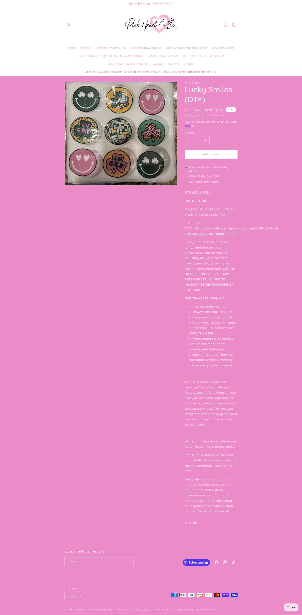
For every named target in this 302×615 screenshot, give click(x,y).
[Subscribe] (129, 562)
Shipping (190, 115)
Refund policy (123, 609)
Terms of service (163, 609)
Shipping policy (185, 609)
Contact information (208, 609)
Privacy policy (142, 609)
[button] (68, 24)
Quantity (190, 132)
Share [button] (193, 522)
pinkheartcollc (81, 609)
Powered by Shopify (101, 609)
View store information (203, 181)
